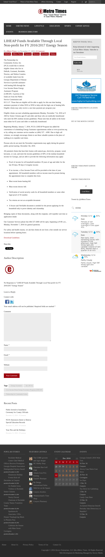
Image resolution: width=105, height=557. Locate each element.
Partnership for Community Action (16, 394)
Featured (28, 54)
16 (70, 475)
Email (6, 355)
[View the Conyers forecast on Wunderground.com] (95, 270)
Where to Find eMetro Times (29, 2)
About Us (14, 545)
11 (77, 471)
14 (63, 475)
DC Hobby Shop (39, 463)
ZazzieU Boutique (39, 479)
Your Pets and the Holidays (15, 430)
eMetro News (22, 26)
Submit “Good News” (10, 2)
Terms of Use (43, 545)
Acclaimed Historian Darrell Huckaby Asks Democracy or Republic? (90, 508)
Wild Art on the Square (41, 488)
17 (73, 475)
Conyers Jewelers (39, 492)
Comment (7, 312)
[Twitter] (86, 2)
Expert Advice (83, 26)
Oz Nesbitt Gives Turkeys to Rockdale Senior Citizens (13, 489)
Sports (67, 26)
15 (67, 475)
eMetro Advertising (47, 2)
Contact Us (57, 545)
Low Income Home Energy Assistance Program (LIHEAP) (24, 390)
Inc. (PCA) (29, 386)
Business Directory (28, 32)
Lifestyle (39, 26)
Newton (36, 54)
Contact (58, 2)
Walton (53, 54)
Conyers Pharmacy (40, 501)
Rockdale (44, 54)
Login (66, 2)
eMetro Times (11, 51)
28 (56, 466)
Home (8, 26)
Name (6, 345)
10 (73, 471)
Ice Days (83, 480)
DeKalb (7, 54)
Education (55, 26)
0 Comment (40, 51)
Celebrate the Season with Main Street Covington (13, 528)
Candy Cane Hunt (86, 497)
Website (6, 365)
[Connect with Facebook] (7, 302)
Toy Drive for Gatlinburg (89, 489)
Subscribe (80, 70)
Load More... (86, 191)
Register (73, 2)
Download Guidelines (11, 238)
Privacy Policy (28, 545)
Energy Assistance (16, 386)
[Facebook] (82, 2)
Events (9, 32)
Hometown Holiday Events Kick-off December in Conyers (13, 477)
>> (77, 458)
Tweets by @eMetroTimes (80, 199)
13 (60, 475)
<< (56, 458)
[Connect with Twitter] (12, 302)
